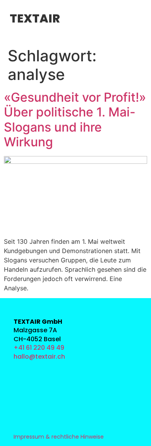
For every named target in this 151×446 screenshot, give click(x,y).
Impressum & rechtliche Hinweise (59, 437)
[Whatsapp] (22, 405)
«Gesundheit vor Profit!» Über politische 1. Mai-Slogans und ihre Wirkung (75, 119)
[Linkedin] (22, 387)
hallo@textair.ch (39, 356)
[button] (74, 19)
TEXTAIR (35, 18)
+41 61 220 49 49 (39, 347)
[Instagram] (22, 370)
